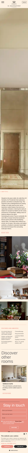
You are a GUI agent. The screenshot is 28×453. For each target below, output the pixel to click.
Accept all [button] (7, 446)
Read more (13, 441)
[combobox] (24, 434)
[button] (14, 443)
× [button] (26, 433)
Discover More (7, 393)
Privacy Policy (18, 421)
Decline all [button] (20, 446)
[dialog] (14, 442)
